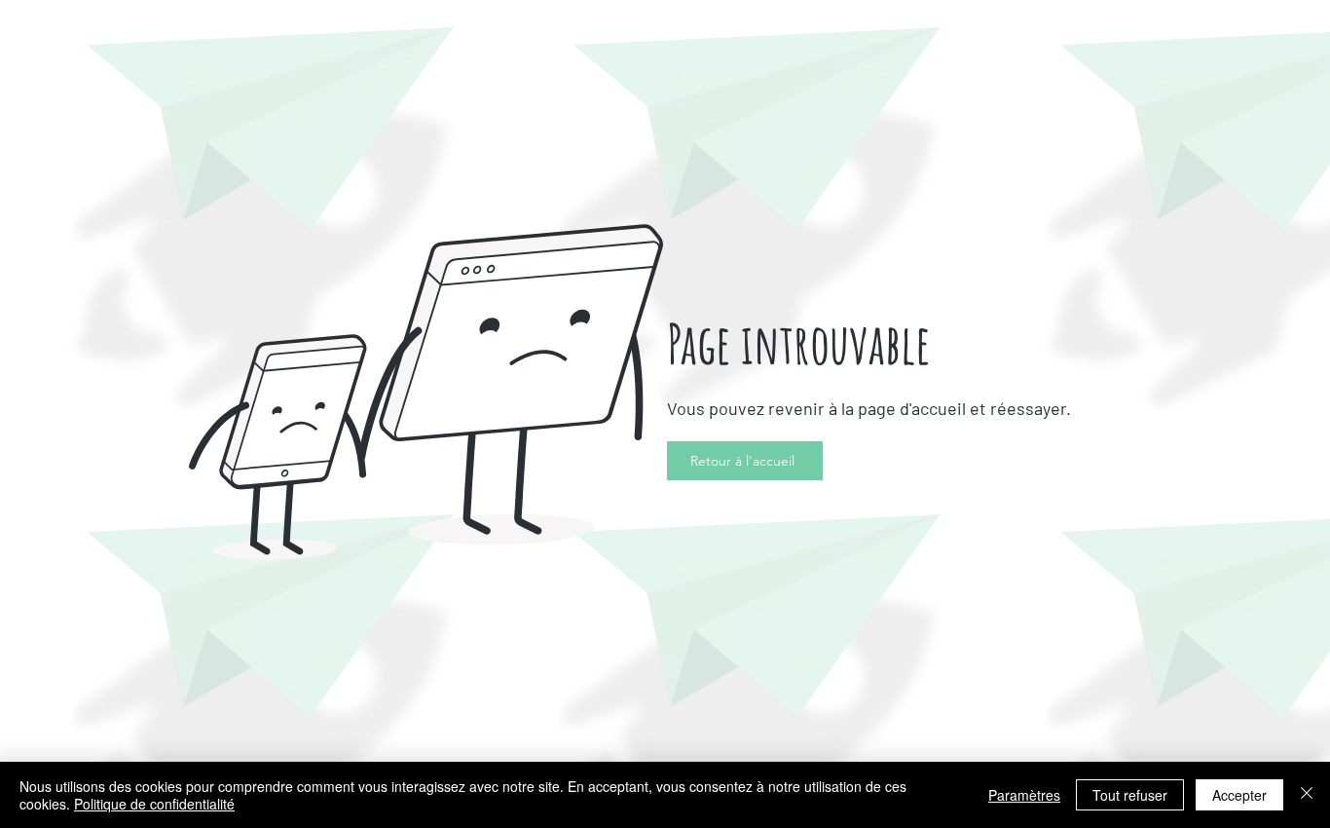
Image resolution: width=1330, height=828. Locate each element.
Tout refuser (1129, 795)
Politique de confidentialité (154, 803)
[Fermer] (1306, 794)
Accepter (1239, 795)
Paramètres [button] (1024, 795)
